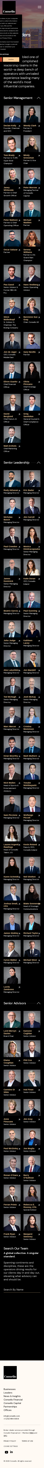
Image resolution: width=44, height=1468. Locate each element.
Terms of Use (27, 1441)
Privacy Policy (10, 1441)
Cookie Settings (11, 1446)
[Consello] (9, 7)
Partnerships (10, 1406)
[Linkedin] (11, 1452)
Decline (10, 59)
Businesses (10, 1389)
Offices (7, 1410)
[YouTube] (6, 1452)
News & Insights (12, 1396)
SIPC (5, 1436)
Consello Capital (12, 1403)
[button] (39, 7)
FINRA (31, 1433)
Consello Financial (13, 1399)
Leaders (8, 1392)
